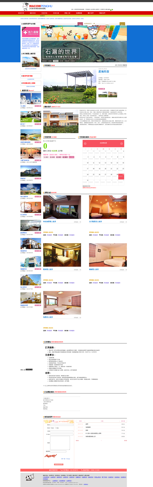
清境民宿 (71, 477)
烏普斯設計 (86, 484)
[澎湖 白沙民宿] (76, 18)
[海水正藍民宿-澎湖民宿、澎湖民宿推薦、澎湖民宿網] (30, 194)
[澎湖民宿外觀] (112, 97)
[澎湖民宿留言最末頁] (126, 440)
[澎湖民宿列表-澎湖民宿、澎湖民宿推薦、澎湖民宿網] (44, 14)
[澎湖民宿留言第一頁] (76, 440)
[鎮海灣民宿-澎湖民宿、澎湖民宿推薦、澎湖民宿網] (30, 230)
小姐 (57, 428)
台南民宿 (52, 477)
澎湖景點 (63, 475)
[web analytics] (29, 370)
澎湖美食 (57, 475)
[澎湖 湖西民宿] (59, 18)
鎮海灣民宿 (23, 232)
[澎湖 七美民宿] (50, 18)
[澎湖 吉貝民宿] (24, 18)
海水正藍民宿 (24, 196)
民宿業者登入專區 (29, 83)
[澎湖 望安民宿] (33, 18)
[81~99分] (71, 157)
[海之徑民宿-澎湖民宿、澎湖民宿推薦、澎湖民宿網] (30, 285)
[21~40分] (52, 157)
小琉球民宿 (46, 477)
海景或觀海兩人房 (91, 436)
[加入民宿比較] (38, 106)
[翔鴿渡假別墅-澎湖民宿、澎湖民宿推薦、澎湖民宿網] (30, 303)
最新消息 (45, 475)
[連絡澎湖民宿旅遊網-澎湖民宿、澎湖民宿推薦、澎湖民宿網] (102, 14)
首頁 (116, 65)
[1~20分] (46, 157)
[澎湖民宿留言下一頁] (124, 440)
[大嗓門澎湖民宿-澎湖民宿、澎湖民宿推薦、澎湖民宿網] (30, 158)
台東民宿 (65, 477)
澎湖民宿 (102, 9)
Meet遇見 (23, 106)
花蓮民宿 (84, 477)
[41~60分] (59, 157)
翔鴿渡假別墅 (24, 305)
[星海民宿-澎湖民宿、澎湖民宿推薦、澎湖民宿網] (30, 176)
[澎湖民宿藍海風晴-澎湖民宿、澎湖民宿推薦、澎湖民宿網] (30, 140)
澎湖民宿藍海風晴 (25, 142)
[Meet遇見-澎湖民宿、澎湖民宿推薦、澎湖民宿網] (30, 103)
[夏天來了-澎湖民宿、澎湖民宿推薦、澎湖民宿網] (30, 122)
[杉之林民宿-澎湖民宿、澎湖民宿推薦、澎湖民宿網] (30, 212)
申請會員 (88, 9)
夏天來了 (22, 124)
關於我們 (75, 475)
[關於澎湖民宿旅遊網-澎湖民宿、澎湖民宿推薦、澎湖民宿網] (90, 14)
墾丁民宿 (104, 477)
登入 (122, 25)
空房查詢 (45, 479)
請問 (87, 424)
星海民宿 (22, 178)
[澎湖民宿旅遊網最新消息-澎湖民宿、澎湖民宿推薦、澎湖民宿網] (32, 14)
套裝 (87, 430)
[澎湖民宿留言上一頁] (78, 440)
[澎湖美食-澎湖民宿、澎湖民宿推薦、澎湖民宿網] (55, 14)
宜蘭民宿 (78, 477)
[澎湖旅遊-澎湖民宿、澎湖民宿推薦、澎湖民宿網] (31, 36)
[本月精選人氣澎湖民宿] (31, 66)
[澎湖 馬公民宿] (67, 18)
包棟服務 (88, 427)
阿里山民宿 (97, 477)
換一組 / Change (65, 458)
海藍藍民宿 (23, 269)
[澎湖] (82, 18)
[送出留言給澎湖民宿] (58, 465)
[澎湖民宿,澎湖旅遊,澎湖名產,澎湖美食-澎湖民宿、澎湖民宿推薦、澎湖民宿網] (84, 62)
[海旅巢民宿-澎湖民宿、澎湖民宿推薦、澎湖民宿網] (30, 248)
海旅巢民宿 (23, 251)
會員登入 (98, 9)
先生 (52, 428)
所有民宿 (120, 65)
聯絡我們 (81, 475)
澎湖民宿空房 (41, 16)
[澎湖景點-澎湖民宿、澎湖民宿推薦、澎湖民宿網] (67, 14)
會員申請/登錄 (28, 76)
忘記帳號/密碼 (30, 79)
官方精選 (69, 475)
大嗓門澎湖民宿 (24, 160)
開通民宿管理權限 (30, 86)
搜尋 (80, 25)
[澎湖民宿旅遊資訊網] (37, 10)
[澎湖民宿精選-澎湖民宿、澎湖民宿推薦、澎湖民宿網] (79, 14)
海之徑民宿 (23, 287)
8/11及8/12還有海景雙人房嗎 (93, 433)
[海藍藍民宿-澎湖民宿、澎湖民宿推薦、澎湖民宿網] (30, 266)
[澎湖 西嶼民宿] (42, 18)
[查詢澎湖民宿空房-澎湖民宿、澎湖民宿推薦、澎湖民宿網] (21, 14)
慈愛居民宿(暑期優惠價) (30, 68)
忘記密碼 (93, 9)
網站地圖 (107, 9)
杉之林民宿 (23, 214)
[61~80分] (65, 157)
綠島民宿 (59, 477)
